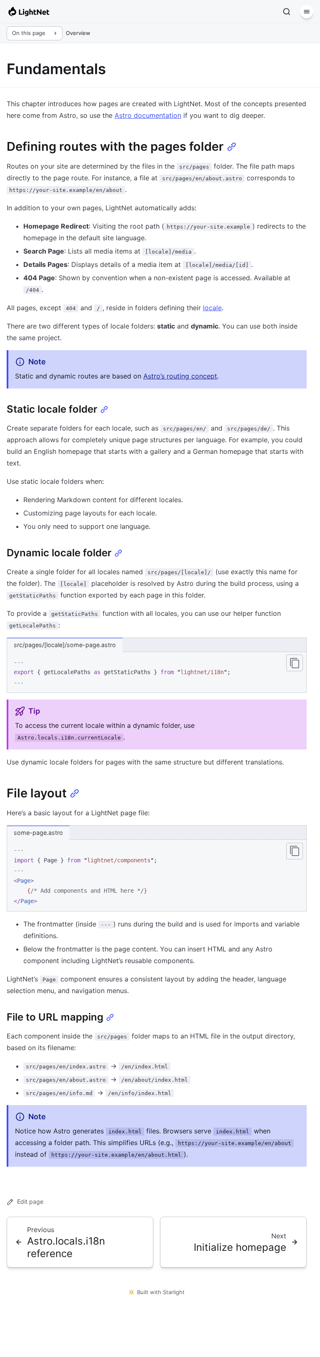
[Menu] (306, 11)
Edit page (30, 1201)
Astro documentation (148, 115)
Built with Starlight (161, 1292)
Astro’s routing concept (180, 376)
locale (212, 308)
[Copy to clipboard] (294, 663)
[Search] (286, 11)
